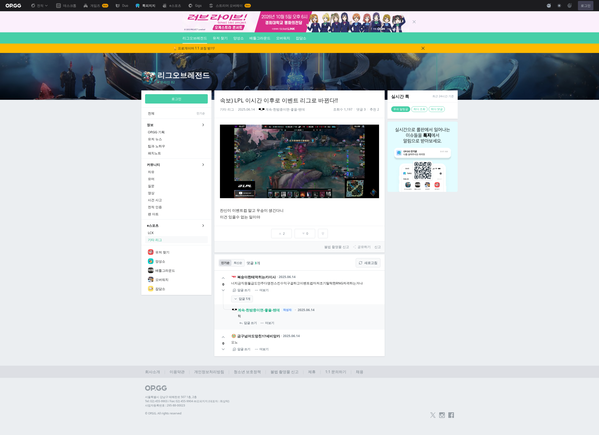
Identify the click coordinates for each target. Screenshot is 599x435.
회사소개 (152, 371)
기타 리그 (227, 109)
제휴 (312, 371)
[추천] (223, 278)
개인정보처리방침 (209, 371)
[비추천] (223, 290)
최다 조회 (419, 109)
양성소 (238, 38)
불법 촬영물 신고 (284, 371)
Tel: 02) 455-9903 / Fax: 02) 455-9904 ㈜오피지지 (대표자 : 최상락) (187, 401)
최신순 (238, 263)
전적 (40, 5)
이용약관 (177, 371)
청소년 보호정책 (247, 371)
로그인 (586, 5)
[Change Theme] (559, 5)
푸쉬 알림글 (400, 109)
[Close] (414, 22)
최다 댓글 (437, 109)
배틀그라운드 (259, 38)
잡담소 (301, 38)
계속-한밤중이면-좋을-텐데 (259, 310)
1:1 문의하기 (335, 371)
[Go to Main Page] (13, 5)
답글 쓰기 (243, 290)
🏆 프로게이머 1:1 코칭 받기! (194, 48)
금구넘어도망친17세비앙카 (258, 336)
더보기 (264, 290)
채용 (359, 371)
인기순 (225, 263)
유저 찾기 (220, 38)
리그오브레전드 (195, 38)
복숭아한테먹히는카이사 (256, 277)
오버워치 (283, 38)
